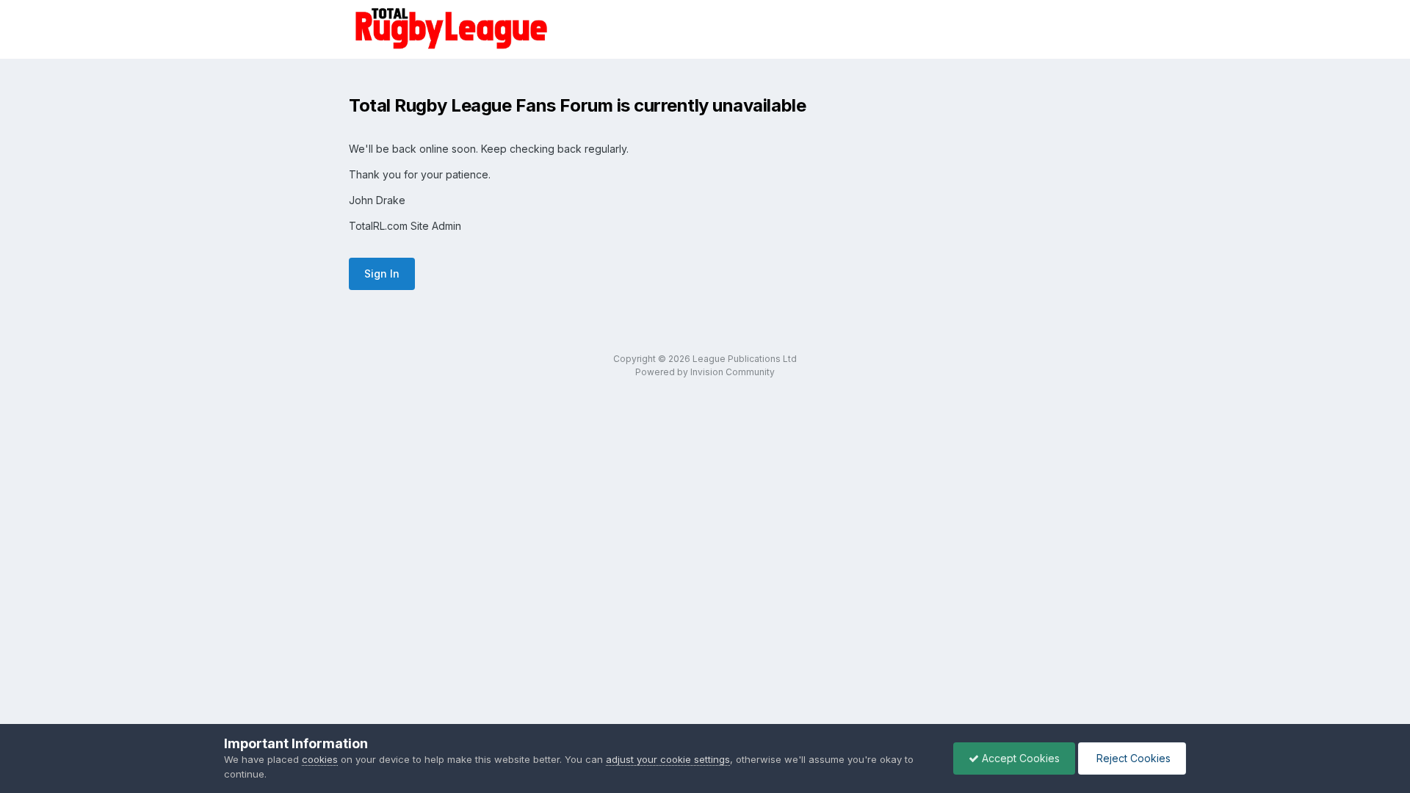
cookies (320, 759)
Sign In (382, 273)
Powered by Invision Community (705, 371)
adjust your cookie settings (668, 759)
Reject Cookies (1132, 758)
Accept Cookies (1019, 758)
